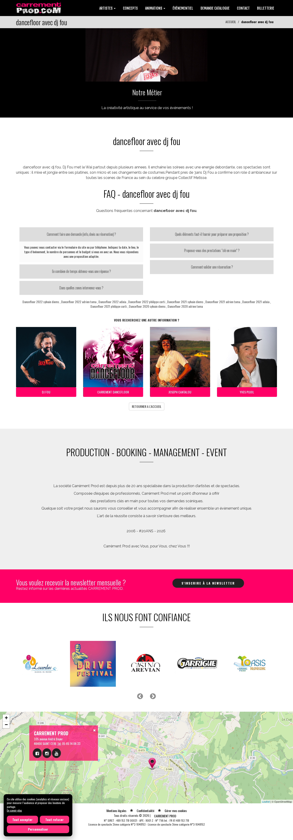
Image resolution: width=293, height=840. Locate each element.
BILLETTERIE (265, 8)
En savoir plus (14, 810)
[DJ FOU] (146, 54)
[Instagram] (46, 753)
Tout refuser (54, 819)
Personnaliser (38, 829)
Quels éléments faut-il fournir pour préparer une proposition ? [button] (212, 234)
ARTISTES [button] (106, 8)
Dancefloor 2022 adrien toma (78, 301)
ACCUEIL (230, 21)
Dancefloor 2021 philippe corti (108, 306)
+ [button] (6, 718)
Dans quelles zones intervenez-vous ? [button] (81, 288)
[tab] (81, 234)
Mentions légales (116, 810)
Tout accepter (22, 819)
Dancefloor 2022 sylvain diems (40, 301)
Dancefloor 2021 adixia (255, 301)
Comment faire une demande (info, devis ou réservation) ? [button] (81, 234)
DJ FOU (46, 392)
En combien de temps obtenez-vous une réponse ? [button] (81, 271)
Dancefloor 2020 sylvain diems (147, 306)
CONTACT (243, 8)
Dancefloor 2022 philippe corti (146, 301)
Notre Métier (147, 92)
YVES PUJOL (247, 392)
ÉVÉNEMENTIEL (183, 8)
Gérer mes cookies (176, 810)
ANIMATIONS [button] (154, 8)
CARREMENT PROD (165, 815)
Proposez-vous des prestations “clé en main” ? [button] (211, 250)
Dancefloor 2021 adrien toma (222, 301)
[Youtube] (56, 753)
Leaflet (266, 801)
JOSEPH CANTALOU (179, 392)
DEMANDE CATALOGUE (215, 8)
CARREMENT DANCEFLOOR (113, 392)
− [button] (6, 724)
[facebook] (37, 753)
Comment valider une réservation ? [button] (212, 267)
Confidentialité (145, 810)
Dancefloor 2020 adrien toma (185, 306)
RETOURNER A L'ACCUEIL (146, 406)
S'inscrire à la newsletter (208, 583)
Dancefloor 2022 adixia (112, 301)
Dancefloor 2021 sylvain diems (185, 301)
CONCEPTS (130, 8)
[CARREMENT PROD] (39, 7)
